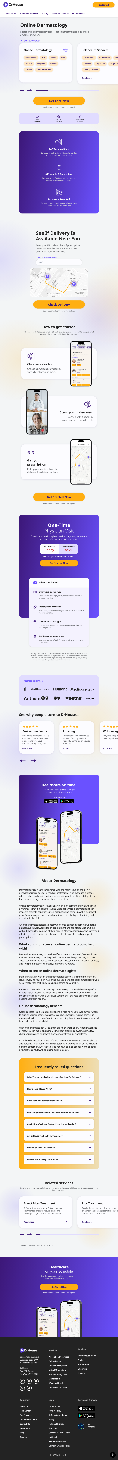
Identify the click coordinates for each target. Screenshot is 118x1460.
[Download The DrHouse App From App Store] (51, 801)
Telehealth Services (60, 13)
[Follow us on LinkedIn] (29, 1381)
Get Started (103, 5)
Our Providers (78, 13)
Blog (22, 1432)
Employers (82, 1368)
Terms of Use (54, 1406)
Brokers (81, 1373)
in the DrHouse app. (28, 1362)
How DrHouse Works (28, 13)
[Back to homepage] (31, 1350)
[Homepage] (13, 4)
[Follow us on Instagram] (22, 1388)
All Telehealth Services (59, 1357)
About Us (24, 1406)
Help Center (25, 1410)
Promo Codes (84, 1364)
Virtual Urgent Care (57, 1370)
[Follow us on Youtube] (36, 1381)
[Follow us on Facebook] (22, 1381)
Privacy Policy (55, 1410)
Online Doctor (9, 13)
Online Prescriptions (58, 1365)
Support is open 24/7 (29, 1360)
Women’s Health (56, 1383)
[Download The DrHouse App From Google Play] (67, 801)
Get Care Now (59, 101)
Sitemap (23, 1437)
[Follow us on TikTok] (29, 1388)
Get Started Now (59, 497)
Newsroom (25, 1428)
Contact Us (25, 1424)
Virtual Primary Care (58, 1374)
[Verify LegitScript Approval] (81, 1426)
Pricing (44, 13)
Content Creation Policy (59, 1445)
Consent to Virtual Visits (59, 1432)
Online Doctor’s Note (58, 1387)
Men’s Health (54, 1378)
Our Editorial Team (28, 1419)
